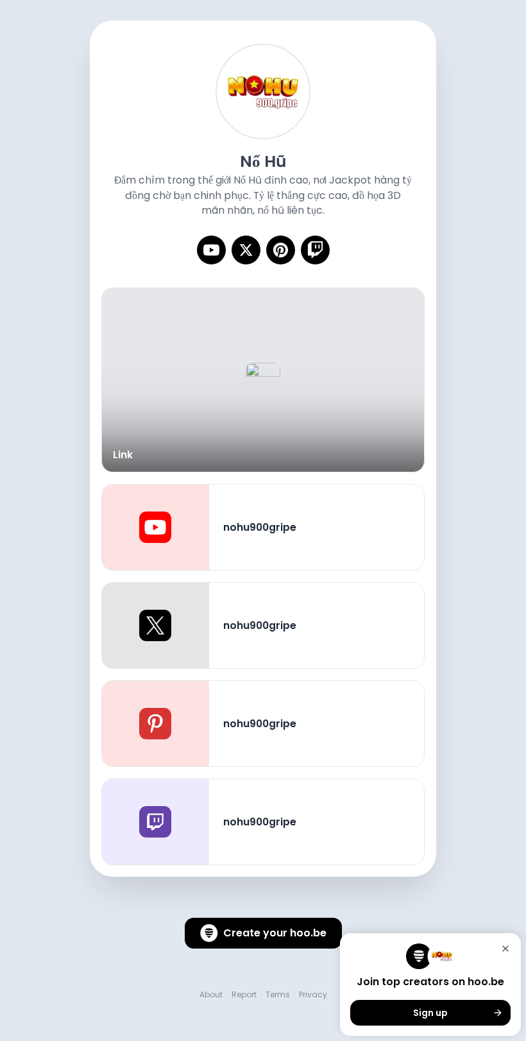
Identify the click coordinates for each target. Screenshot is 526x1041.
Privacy (313, 995)
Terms (278, 995)
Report (244, 995)
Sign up (430, 1012)
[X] (246, 250)
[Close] (505, 948)
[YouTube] (211, 250)
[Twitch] (315, 250)
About (211, 995)
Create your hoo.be (275, 932)
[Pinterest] (280, 250)
